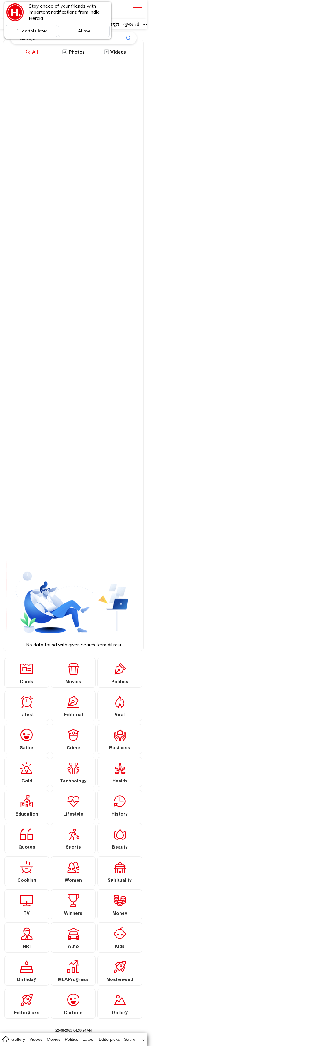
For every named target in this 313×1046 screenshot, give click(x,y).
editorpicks (109, 1039)
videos (35, 1039)
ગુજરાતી (131, 24)
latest (88, 1039)
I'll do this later (31, 31)
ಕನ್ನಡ (114, 24)
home (5, 1039)
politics (71, 1039)
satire (129, 1039)
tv (142, 1039)
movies (54, 1039)
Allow (84, 31)
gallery (18, 1039)
